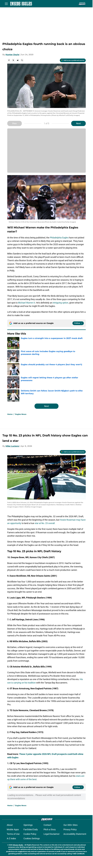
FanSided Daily (30, 829)
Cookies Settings (31, 838)
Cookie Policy (29, 834)
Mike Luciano (12, 446)
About (10, 825)
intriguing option (60, 302)
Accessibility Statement (74, 834)
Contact (47, 825)
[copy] (22, 60)
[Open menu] (6, 3)
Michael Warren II (26, 302)
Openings (28, 825)
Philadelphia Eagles (59, 237)
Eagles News (20, 414)
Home (10, 414)
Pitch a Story (50, 829)
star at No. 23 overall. (45, 523)
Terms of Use (13, 834)
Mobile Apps (13, 829)
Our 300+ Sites (70, 825)
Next (78, 123)
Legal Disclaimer (52, 834)
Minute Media (18, 845)
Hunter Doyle (12, 54)
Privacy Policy (70, 829)
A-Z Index (11, 838)
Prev (14, 123)
